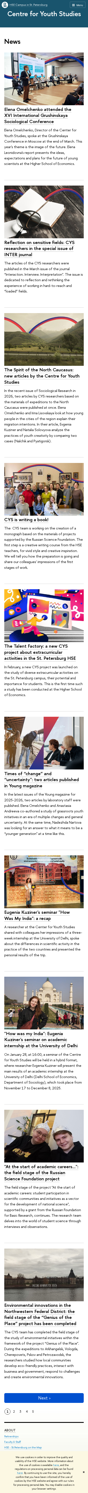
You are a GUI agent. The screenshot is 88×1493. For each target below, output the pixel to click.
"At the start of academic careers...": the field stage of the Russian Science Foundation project (41, 1172)
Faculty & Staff (12, 1442)
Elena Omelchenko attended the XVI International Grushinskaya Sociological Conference (37, 115)
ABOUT (10, 1430)
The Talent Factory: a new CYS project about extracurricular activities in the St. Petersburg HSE (40, 652)
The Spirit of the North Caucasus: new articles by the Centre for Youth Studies (42, 375)
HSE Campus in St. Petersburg (28, 5)
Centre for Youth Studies (44, 13)
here (56, 1465)
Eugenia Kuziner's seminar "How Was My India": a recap (37, 915)
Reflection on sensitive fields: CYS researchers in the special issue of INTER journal (39, 248)
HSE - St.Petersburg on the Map (23, 1447)
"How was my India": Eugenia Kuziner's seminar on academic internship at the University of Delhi (41, 1039)
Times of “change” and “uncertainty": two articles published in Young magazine (41, 779)
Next (43, 1398)
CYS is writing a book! (26, 519)
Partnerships (11, 1436)
